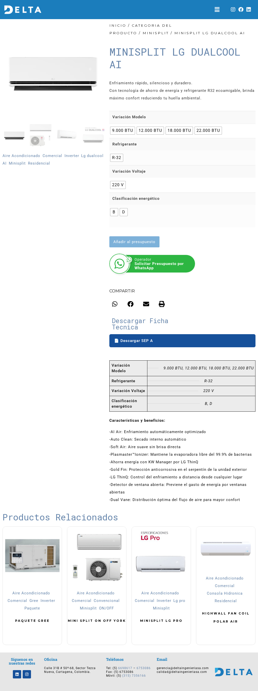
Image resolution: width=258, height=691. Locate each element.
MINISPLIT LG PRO (161, 621)
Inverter (71, 155)
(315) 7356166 (134, 675)
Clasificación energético (135, 198)
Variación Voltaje (129, 171)
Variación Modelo (129, 117)
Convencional (107, 600)
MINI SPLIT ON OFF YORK (97, 621)
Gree (33, 600)
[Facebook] (241, 9)
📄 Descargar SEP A (133, 340)
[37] (53, 72)
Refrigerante (124, 144)
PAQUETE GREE (32, 621)
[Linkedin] (249, 9)
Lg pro (179, 600)
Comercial (52, 155)
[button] (217, 9)
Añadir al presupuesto (134, 242)
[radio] (122, 130)
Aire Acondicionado (21, 155)
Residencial (39, 163)
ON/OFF (106, 608)
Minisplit (17, 163)
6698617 (125, 668)
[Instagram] (233, 9)
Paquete (32, 608)
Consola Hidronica (225, 593)
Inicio (117, 25)
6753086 (144, 668)
